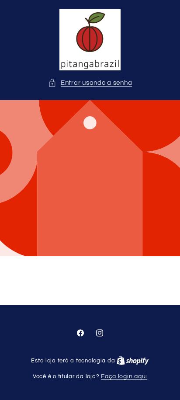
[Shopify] (133, 361)
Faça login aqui (124, 376)
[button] (90, 83)
